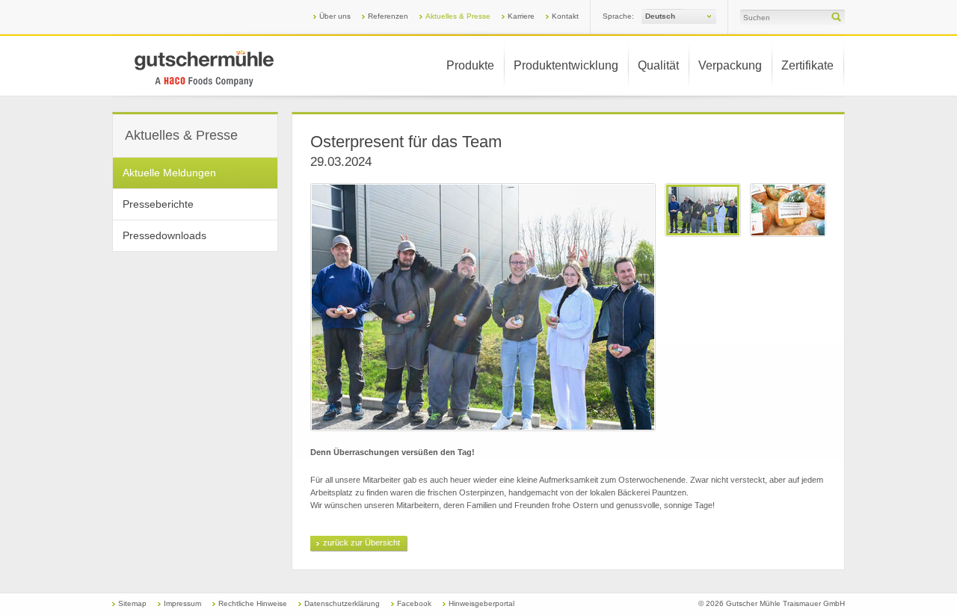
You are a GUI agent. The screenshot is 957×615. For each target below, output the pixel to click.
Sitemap (132, 603)
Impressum (182, 603)
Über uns (335, 16)
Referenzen (388, 16)
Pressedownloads (164, 235)
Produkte (470, 65)
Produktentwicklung (566, 65)
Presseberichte (158, 204)
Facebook (414, 603)
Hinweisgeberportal (481, 603)
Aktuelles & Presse (457, 16)
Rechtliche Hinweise (252, 603)
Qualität (658, 65)
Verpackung (730, 65)
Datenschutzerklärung (342, 603)
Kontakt (565, 16)
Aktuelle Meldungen (169, 173)
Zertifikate (807, 65)
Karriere (521, 16)
